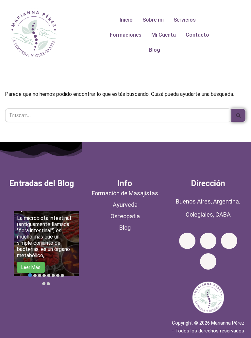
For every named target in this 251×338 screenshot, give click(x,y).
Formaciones (126, 35)
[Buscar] (238, 115)
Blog (154, 50)
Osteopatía (125, 216)
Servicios (185, 20)
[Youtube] (208, 261)
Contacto (197, 35)
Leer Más (31, 267)
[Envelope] (229, 241)
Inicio (126, 20)
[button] (186, 19)
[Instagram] (208, 241)
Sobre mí (153, 20)
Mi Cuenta (163, 35)
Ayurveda (125, 204)
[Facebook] (187, 241)
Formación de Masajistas (125, 193)
